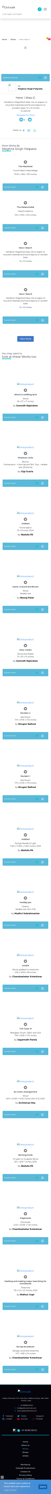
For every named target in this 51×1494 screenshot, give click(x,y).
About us (25, 1445)
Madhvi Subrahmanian (27, 913)
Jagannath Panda (27, 1039)
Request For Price (26, 115)
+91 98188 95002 (25, 1405)
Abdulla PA (27, 534)
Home (4, 39)
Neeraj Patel (27, 598)
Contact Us (25, 1472)
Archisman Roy (27, 1103)
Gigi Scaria (27, 471)
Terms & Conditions (25, 1479)
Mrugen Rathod (27, 724)
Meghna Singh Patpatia (30, 89)
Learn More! (10, 1490)
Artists (25, 1456)
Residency (25, 1464)
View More (25, 339)
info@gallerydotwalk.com (25, 1408)
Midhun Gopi (27, 1294)
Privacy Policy (25, 1475)
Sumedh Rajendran (27, 405)
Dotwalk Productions (25, 1468)
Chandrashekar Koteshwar (27, 976)
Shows (25, 1452)
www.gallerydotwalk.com (25, 1411)
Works (13, 39)
